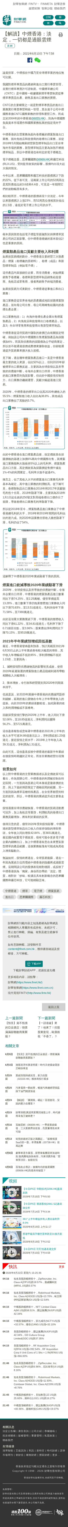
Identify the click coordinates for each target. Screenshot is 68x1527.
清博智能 (8, 1450)
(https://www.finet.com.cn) (37, 987)
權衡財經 (31, 1454)
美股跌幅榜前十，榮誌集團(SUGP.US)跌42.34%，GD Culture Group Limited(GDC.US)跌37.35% (36, 1335)
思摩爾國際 (26, 897)
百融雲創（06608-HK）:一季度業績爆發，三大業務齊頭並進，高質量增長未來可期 (38, 1128)
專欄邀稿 (49, 1431)
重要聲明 (36, 1435)
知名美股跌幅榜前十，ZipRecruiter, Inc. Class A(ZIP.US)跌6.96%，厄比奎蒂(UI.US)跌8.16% (38, 1366)
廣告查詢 (23, 1431)
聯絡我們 (59, 8)
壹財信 (20, 1454)
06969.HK (43, 159)
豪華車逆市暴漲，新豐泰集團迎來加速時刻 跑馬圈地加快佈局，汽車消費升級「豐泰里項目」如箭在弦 (38, 1156)
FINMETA (47, 3)
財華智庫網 (20, 3)
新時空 (40, 1450)
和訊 (31, 1450)
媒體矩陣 (34, 8)
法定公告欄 (9, 1431)
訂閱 (48, 17)
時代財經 (52, 1450)
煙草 (25, 890)
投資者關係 (9, 1435)
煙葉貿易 (53, 890)
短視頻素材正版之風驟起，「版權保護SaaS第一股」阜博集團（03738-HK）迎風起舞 (38, 1142)
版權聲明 (23, 1435)
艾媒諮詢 (21, 1450)
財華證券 (59, 3)
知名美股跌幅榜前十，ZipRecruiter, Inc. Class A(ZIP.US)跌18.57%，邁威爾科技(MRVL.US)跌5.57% (35, 1282)
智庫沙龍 (47, 8)
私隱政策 (49, 1435)
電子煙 (38, 890)
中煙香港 (10, 890)
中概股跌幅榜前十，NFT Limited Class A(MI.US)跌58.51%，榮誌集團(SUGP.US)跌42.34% (38, 1310)
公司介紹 (36, 1431)
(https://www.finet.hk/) (29, 982)
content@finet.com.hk (21, 949)
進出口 (9, 897)
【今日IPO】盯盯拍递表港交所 (39, 1249)
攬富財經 (44, 1454)
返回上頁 (53, 1007)
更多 (62, 1266)
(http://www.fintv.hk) (39, 992)
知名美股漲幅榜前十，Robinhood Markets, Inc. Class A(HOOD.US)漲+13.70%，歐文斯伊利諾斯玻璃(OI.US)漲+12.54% (38, 1296)
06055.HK (38, 118)
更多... (56, 1454)
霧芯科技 (45, 897)
